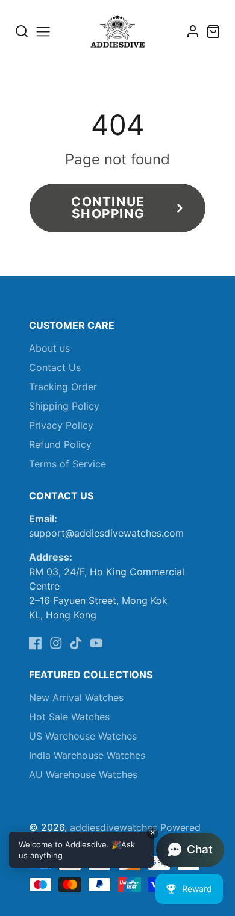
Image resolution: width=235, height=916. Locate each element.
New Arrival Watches (76, 697)
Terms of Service (67, 464)
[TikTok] (76, 643)
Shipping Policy (64, 406)
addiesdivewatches (113, 827)
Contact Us (55, 367)
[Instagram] (56, 643)
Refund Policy (60, 444)
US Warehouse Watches (83, 736)
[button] (116, 850)
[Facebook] (35, 643)
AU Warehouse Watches (83, 774)
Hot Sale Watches (69, 717)
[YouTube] (96, 643)
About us (49, 348)
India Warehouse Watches (87, 755)
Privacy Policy (61, 425)
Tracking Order (63, 387)
